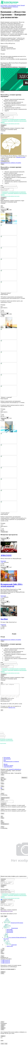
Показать (6, 159)
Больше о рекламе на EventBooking (9, 67)
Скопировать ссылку (6, 65)
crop (6, 1043)
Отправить (3, 125)
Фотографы (9, 929)
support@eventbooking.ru (15, 769)
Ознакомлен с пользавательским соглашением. (14, 119)
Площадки (3, 561)
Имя (2, 113)
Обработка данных (8, 765)
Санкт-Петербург (8, 766)
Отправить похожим (7, 899)
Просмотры (4, 209)
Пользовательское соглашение (11, 761)
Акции (18, 5)
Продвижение (8, 6)
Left (2, 916)
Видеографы (10, 930)
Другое (7, 110)
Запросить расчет (7, 8)
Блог (2, 5)
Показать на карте (20, 157)
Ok (1, 133)
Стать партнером (12, 5)
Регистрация (7, 757)
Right (5, 916)
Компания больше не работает (12, 107)
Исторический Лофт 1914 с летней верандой (12, 585)
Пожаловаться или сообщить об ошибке (11, 162)
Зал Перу (4, 619)
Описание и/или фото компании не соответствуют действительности (13, 103)
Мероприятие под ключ (7, 911)
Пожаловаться (22, 67)
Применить (24, 777)
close (2, 1043)
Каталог (5, 5)
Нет (5, 779)
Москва (5, 764)
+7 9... (2, 159)
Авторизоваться (4, 823)
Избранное (15, 6)
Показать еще (4, 531)
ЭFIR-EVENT (6, 555)
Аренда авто (10, 946)
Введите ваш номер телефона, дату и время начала (13, 876)
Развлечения (10, 932)
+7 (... (2, 597)
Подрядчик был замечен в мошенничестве (16, 109)
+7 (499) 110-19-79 (5, 960)
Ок (1, 788)
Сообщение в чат (5, 161)
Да (1, 779)
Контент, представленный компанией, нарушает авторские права (14, 100)
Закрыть (3, 971)
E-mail (2, 114)
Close (2, 91)
